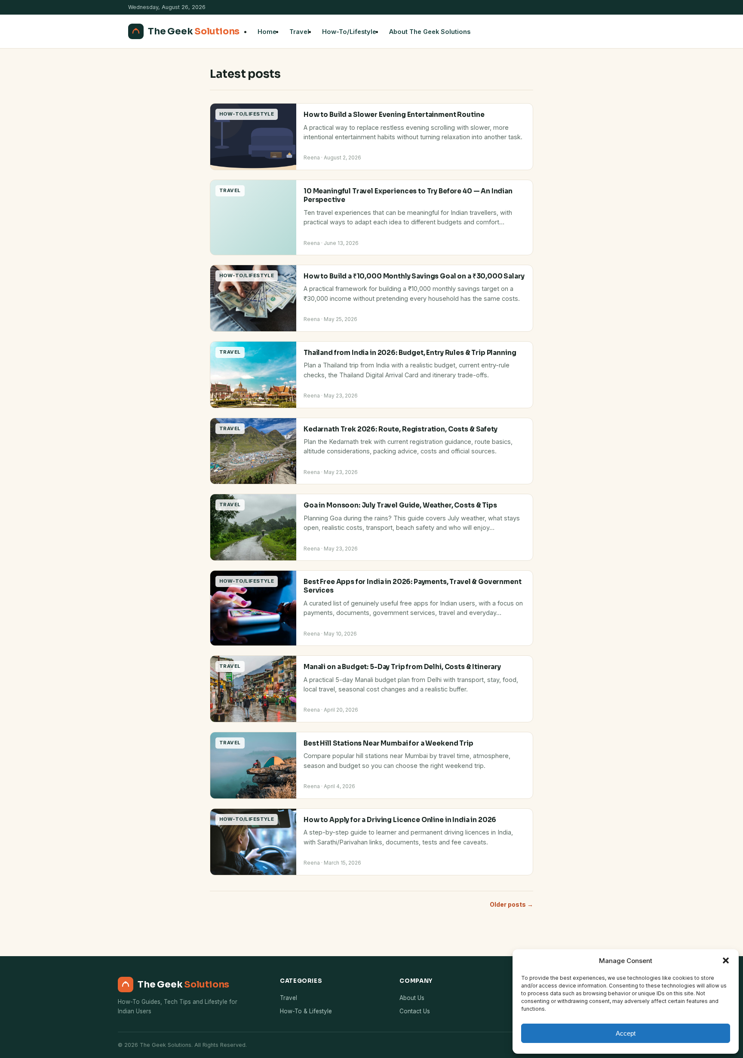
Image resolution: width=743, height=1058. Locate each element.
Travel (299, 31)
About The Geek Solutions (429, 31)
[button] (726, 960)
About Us (411, 997)
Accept (626, 1033)
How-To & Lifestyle (306, 1011)
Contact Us (414, 1011)
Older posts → (511, 904)
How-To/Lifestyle (349, 31)
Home (267, 31)
